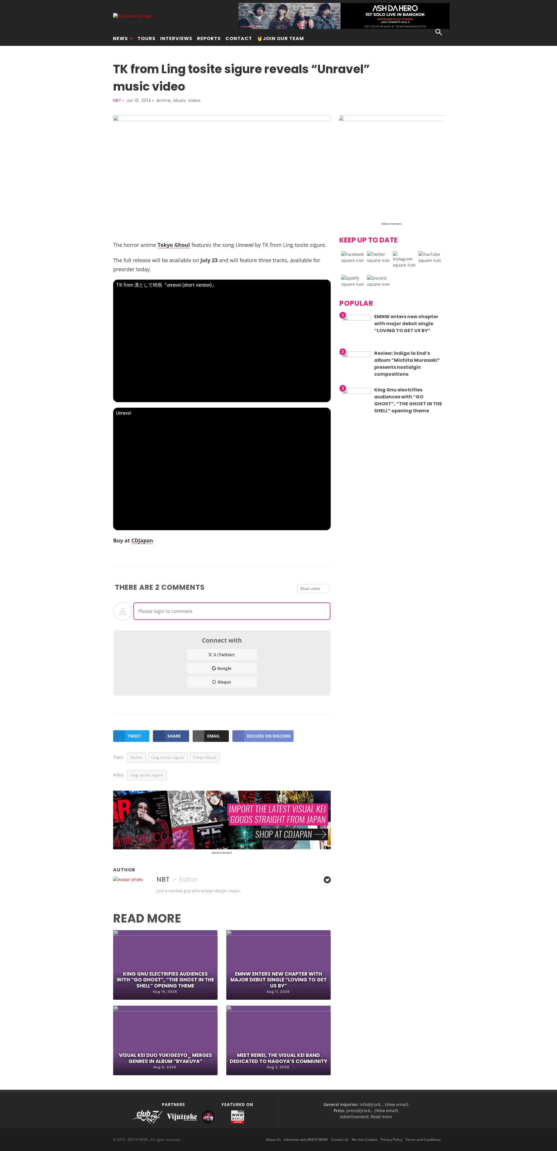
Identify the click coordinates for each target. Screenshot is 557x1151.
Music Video (187, 100)
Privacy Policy (391, 1139)
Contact (238, 38)
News (120, 38)
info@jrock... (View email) (384, 1104)
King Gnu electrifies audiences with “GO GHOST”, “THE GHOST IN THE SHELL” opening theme (165, 979)
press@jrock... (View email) (372, 1110)
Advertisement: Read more (366, 1116)
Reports (209, 38)
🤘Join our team (280, 38)
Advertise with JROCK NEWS (306, 1139)
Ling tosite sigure (167, 757)
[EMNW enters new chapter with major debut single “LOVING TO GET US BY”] (356, 319)
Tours (146, 38)
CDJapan (142, 540)
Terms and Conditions (423, 1139)
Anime (163, 100)
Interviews (176, 38)
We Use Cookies (365, 1139)
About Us (273, 1139)
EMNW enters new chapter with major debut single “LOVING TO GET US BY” (278, 979)
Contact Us (340, 1139)
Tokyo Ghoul (174, 244)
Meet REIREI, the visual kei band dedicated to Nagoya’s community (278, 1058)
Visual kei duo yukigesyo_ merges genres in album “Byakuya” (165, 1058)
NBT (117, 100)
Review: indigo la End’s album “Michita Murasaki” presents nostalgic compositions (407, 363)
